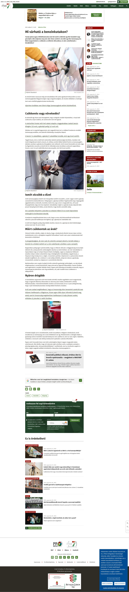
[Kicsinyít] (128, 527)
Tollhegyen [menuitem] (113, 6)
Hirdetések (92, 562)
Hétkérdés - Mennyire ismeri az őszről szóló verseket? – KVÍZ (95, 146)
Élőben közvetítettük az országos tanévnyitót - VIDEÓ (97, 40)
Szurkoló (75, 550)
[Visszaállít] (128, 530)
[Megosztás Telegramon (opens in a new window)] (34, 389)
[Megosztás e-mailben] (26, 389)
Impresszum (37, 562)
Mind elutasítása (107, 583)
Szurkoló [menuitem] (93, 6)
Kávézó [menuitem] (106, 6)
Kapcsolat (60, 562)
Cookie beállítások (81, 562)
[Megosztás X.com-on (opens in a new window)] (38, 389)
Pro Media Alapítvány (49, 562)
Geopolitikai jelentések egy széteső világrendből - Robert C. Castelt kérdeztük (97, 56)
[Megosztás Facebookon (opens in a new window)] (30, 389)
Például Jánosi (68, 12)
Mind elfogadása (120, 583)
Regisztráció (112, 1)
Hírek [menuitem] (81, 6)
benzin (28, 395)
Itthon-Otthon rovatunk (94, 192)
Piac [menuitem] (100, 6)
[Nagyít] (128, 523)
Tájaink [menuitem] (75, 6)
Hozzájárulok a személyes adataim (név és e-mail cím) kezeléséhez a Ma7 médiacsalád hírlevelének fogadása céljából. (36, 424)
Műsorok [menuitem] (121, 6)
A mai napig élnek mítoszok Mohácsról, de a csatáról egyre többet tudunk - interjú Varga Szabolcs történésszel (97, 34)
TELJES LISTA (91, 125)
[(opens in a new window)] (52, 557)
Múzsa (67, 550)
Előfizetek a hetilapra (96, 15)
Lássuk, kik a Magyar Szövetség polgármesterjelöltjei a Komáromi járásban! (97, 50)
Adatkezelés (70, 562)
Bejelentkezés (101, 1)
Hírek (59, 550)
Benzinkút (36, 395)
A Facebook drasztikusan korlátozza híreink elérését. (41, 406)
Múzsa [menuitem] (87, 6)
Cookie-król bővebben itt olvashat (113, 588)
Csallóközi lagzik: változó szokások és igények (96, 45)
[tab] (89, 63)
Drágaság (44, 395)
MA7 (52, 550)
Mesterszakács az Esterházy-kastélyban (75, 18)
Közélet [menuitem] (69, 6)
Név (27, 412)
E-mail (56, 412)
